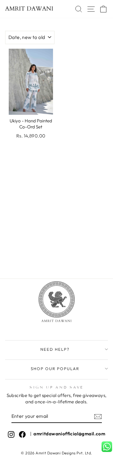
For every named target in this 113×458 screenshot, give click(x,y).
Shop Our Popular (55, 368)
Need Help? (55, 349)
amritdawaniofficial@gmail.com (69, 434)
